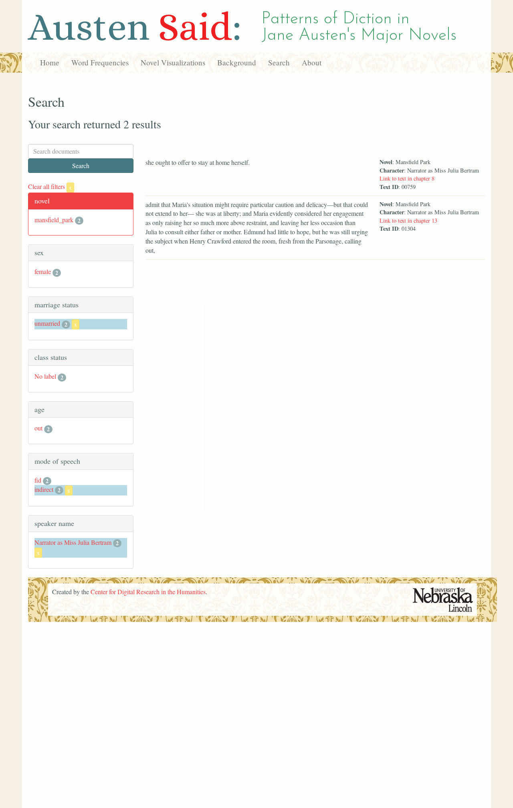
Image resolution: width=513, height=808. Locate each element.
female (42, 271)
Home (49, 62)
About (311, 62)
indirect (43, 489)
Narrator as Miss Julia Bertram (72, 542)
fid (37, 480)
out (38, 428)
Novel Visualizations (173, 62)
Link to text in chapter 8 (407, 178)
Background (236, 62)
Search (279, 62)
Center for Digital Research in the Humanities (148, 591)
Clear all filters (50, 186)
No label (45, 376)
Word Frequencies (100, 62)
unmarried (47, 323)
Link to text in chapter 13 (408, 220)
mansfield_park (53, 219)
